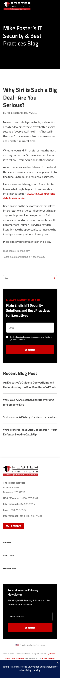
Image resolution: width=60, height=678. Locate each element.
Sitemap (20, 658)
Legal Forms (51, 654)
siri (30, 256)
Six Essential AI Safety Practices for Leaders (29, 417)
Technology (23, 250)
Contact (16, 526)
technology (39, 256)
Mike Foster (13, 112)
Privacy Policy (10, 658)
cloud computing (19, 256)
